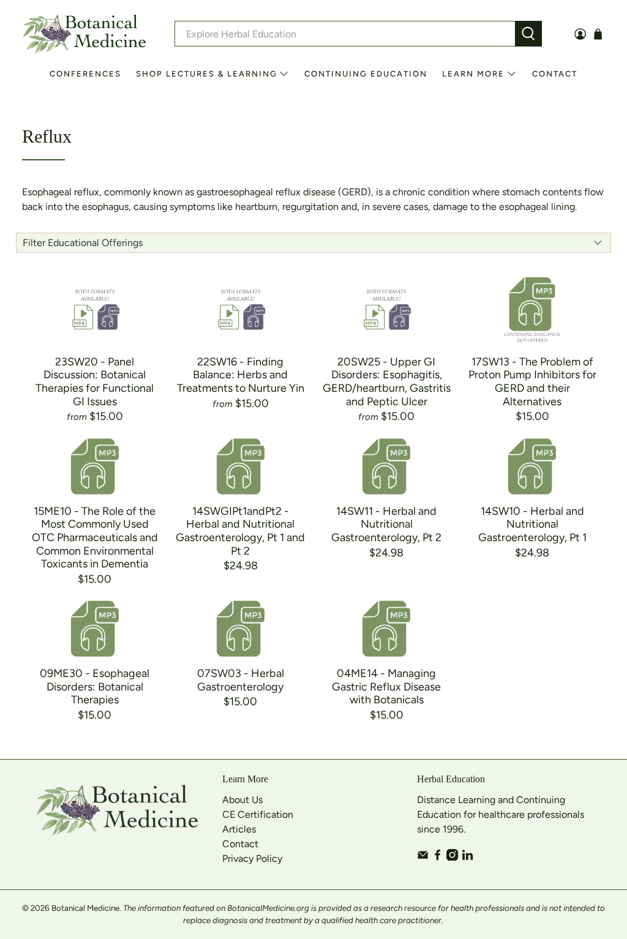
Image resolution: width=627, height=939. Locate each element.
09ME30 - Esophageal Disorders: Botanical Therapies (94, 686)
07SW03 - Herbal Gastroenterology (240, 680)
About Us (242, 800)
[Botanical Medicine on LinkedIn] (467, 857)
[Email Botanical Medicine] (423, 857)
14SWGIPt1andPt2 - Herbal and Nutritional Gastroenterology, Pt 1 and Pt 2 (240, 531)
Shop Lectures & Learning (206, 73)
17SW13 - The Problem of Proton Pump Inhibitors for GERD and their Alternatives (532, 381)
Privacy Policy (252, 858)
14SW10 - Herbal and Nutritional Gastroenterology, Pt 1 (532, 524)
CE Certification (257, 814)
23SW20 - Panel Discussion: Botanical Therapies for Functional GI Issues (95, 381)
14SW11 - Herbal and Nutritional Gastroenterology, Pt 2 (386, 524)
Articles (239, 829)
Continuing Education (365, 73)
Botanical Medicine (85, 908)
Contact (554, 73)
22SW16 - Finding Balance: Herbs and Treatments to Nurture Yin (240, 375)
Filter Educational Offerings (83, 243)
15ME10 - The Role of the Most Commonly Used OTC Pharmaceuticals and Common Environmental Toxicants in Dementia (95, 537)
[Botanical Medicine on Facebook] (437, 857)
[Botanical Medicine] (84, 34)
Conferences (85, 73)
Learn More (473, 73)
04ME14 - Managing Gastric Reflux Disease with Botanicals (386, 686)
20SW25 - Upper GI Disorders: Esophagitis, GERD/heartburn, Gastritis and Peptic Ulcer (387, 381)
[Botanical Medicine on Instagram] (452, 857)
